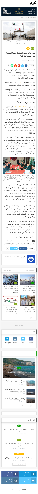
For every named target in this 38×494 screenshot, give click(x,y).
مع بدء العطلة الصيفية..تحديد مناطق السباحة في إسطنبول (14, 382)
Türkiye (20, 243)
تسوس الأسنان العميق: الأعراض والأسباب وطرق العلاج (19, 458)
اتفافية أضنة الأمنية (20, 106)
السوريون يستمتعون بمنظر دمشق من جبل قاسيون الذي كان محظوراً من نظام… (15, 399)
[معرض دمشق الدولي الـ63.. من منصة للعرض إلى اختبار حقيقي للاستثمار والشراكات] (10, 279)
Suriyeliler (26, 243)
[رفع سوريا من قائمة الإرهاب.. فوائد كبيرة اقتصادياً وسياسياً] (27, 300)
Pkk (9, 241)
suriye (32, 243)
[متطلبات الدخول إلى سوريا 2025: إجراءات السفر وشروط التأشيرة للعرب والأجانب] (31, 392)
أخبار (33, 283)
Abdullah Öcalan (26, 241)
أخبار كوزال (14, 243)
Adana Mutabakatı (16, 241)
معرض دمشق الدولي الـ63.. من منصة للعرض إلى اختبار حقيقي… (19, 444)
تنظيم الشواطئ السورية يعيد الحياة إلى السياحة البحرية (19, 373)
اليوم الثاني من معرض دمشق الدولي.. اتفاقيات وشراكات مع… (19, 430)
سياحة (19, 368)
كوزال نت (20, 82)
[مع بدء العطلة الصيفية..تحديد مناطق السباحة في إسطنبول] (31, 383)
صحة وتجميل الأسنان (19, 454)
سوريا (32, 48)
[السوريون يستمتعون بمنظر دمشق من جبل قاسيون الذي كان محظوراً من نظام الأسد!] (31, 400)
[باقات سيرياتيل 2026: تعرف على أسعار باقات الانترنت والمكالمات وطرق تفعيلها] (10, 300)
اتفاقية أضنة (7, 243)
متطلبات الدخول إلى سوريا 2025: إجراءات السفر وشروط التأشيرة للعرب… (14, 390)
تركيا (28, 48)
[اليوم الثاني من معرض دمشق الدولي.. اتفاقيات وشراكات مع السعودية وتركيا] (27, 279)
